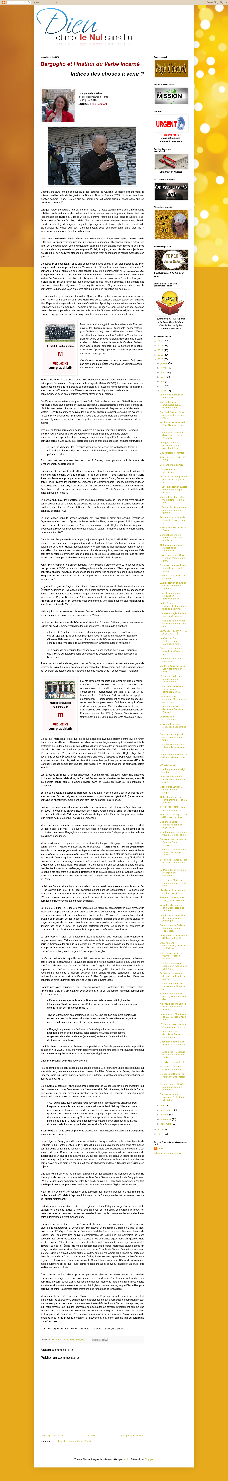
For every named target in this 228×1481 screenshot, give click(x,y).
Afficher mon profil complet (168, 1153)
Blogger (149, 1459)
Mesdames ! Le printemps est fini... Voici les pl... (173, 891)
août (163, 1105)
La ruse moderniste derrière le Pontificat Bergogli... (172, 709)
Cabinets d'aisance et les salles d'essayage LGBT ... (173, 852)
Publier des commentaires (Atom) (73, 1441)
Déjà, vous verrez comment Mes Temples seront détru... (173, 699)
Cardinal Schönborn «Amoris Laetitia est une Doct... (171, 538)
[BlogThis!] (96, 1339)
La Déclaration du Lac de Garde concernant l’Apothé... (173, 585)
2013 (161, 345)
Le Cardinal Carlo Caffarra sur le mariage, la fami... (170, 641)
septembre (167, 1110)
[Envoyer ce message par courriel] (93, 1339)
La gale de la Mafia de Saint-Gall (171, 396)
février (164, 367)
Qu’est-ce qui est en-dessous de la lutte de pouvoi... (173, 976)
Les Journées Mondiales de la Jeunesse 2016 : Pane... (173, 1017)
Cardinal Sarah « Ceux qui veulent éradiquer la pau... (173, 415)
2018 (161, 1134)
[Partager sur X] (99, 1339)
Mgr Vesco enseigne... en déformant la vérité (173, 816)
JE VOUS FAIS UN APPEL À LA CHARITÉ (173, 632)
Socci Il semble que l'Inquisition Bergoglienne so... (171, 596)
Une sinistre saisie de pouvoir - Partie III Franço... (171, 956)
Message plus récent (52, 1435)
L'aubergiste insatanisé (172, 452)
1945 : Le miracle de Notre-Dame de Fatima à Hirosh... (173, 800)
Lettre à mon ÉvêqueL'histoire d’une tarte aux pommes (173, 606)
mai (163, 381)
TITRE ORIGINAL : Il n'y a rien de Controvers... (173, 808)
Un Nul (161, 1148)
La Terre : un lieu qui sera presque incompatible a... (173, 479)
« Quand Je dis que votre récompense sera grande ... (173, 510)
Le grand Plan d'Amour (172, 464)
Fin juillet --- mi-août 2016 (173, 1062)
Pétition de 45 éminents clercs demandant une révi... (173, 623)
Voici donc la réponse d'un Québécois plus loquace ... (172, 908)
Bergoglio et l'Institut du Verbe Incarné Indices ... (172, 1077)
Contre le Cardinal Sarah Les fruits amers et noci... (173, 669)
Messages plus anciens (131, 1435)
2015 (161, 354)
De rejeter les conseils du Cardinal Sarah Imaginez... (173, 842)
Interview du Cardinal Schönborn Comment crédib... (172, 779)
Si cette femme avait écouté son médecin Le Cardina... (173, 966)
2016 (161, 359)
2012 (161, 341)
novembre (166, 1119)
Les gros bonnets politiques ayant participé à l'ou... (170, 445)
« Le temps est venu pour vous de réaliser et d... (173, 833)
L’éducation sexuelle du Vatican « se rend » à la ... (173, 1044)
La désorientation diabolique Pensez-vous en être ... (171, 1034)
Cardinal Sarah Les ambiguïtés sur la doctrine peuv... (170, 405)
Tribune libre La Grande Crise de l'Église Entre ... (173, 520)
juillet (164, 390)
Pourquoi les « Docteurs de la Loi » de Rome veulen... (172, 1054)
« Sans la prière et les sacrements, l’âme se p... (172, 986)
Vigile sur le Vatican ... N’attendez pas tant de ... (173, 727)
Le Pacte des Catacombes (168, 718)
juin (163, 386)
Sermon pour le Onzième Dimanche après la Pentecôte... (173, 1087)
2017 (161, 1129)
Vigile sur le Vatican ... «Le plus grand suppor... (171, 789)
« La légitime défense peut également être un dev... (173, 996)
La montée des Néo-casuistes (171, 660)
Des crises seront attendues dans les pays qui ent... (171, 824)
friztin (126, 1459)
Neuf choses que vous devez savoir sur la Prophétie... (171, 435)
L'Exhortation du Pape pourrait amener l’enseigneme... (171, 679)
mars (164, 372)
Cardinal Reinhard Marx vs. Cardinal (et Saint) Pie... (172, 500)
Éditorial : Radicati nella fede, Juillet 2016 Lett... (173, 899)
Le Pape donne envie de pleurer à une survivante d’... (173, 873)
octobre (165, 1114)
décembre (166, 1123)
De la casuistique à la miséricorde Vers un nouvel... (171, 651)
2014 (161, 350)
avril (163, 377)
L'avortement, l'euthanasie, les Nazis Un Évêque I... (173, 945)
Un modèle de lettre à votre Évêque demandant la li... (171, 689)
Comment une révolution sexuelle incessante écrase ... (173, 568)
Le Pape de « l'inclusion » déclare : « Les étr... (173, 937)
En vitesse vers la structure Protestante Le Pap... (172, 1097)
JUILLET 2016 (167, 764)
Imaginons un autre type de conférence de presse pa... (173, 918)
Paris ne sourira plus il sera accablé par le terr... (171, 737)
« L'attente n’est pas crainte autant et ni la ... (173, 1068)
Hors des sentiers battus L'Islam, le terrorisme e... (173, 747)
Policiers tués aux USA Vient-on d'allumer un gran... (172, 558)
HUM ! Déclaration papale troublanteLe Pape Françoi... (173, 489)
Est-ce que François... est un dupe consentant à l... (173, 862)
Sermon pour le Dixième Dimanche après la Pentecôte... (172, 928)
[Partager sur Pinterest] (106, 1339)
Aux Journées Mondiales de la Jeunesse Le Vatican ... (173, 1006)
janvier (164, 363)
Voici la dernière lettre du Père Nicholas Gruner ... (173, 425)
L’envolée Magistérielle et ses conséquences (173, 614)
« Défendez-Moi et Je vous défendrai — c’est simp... (173, 883)
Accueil (91, 1435)
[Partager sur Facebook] (102, 1339)
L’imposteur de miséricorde (167, 470)
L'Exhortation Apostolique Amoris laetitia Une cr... (173, 1025)
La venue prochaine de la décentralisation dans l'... (173, 757)
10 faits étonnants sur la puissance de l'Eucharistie (172, 548)
